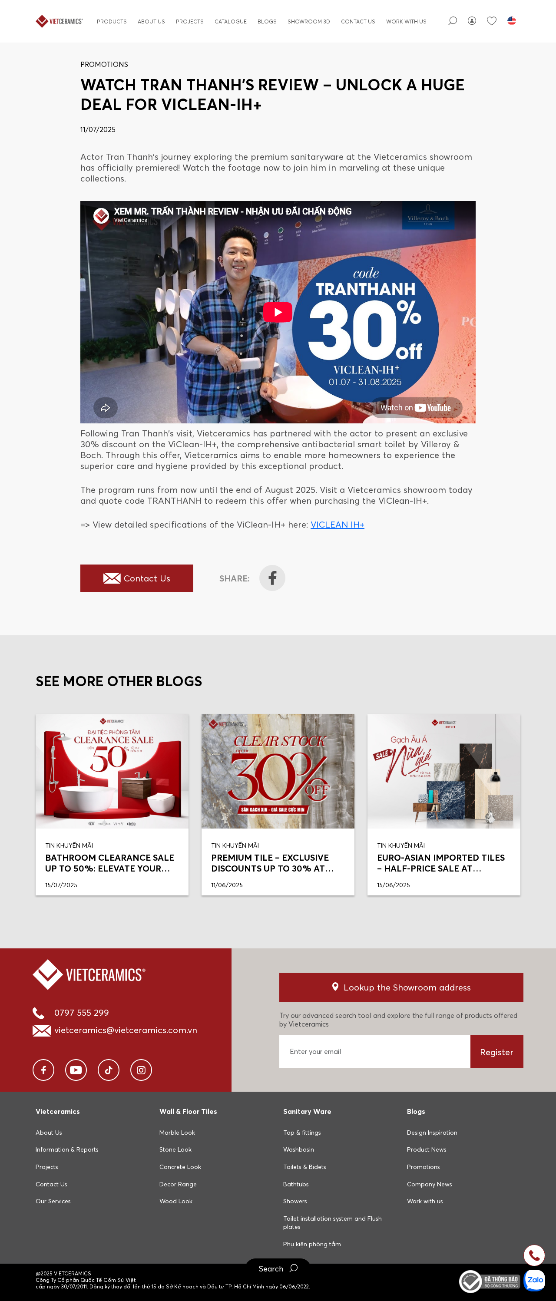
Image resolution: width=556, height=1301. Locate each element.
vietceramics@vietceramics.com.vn (125, 1029)
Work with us (406, 21)
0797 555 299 (81, 1012)
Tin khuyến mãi (69, 845)
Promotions (104, 64)
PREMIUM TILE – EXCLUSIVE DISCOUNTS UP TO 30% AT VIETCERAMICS (270, 868)
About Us (151, 21)
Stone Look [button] (175, 1149)
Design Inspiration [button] (432, 1132)
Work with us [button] (425, 1201)
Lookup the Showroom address (407, 987)
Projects (190, 21)
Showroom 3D (309, 21)
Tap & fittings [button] (302, 1132)
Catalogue (231, 21)
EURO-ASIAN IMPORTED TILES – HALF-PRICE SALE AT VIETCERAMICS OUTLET (441, 868)
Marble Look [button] (177, 1132)
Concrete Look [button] (180, 1167)
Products (112, 21)
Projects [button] (47, 1167)
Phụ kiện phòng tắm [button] (312, 1244)
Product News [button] (427, 1149)
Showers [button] (295, 1201)
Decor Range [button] (178, 1184)
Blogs (267, 21)
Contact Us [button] (51, 1184)
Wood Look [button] (175, 1201)
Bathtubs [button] (296, 1184)
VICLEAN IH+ (337, 524)
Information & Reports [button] (67, 1149)
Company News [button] (429, 1184)
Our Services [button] (53, 1201)
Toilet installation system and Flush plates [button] (332, 1223)
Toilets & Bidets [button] (304, 1167)
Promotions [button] (423, 1167)
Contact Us (358, 21)
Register (496, 1052)
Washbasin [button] (298, 1149)
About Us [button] (49, 1132)
